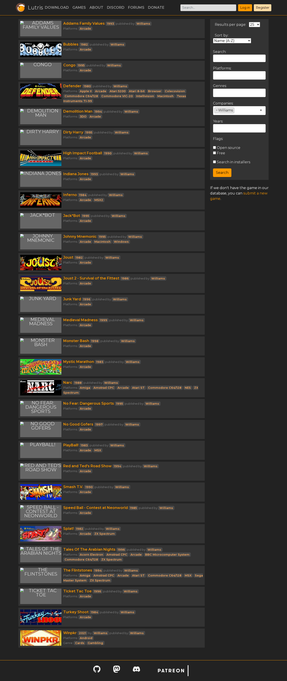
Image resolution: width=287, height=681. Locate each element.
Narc (67, 382)
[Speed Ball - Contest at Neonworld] (40, 513)
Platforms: (222, 68)
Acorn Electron (91, 554)
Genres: (220, 86)
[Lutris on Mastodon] (116, 670)
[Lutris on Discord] (136, 670)
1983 (99, 362)
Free (220, 153)
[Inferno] (40, 200)
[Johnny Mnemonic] (40, 241)
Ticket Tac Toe (77, 591)
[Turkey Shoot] (40, 617)
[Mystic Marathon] (40, 367)
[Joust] (40, 262)
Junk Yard (72, 299)
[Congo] (40, 70)
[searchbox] (215, 75)
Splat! (68, 528)
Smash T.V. (73, 487)
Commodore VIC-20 (117, 96)
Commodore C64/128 (81, 96)
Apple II (86, 91)
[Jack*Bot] (40, 221)
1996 (86, 299)
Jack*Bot (71, 216)
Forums (136, 7)
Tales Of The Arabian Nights (89, 549)
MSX (97, 450)
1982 (84, 44)
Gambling (95, 643)
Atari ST (138, 387)
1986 (125, 278)
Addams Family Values (84, 23)
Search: (219, 52)
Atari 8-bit (137, 91)
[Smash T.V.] (40, 492)
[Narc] (40, 387)
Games (79, 7)
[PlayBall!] (40, 450)
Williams (143, 23)
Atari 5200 (118, 91)
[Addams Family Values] (40, 28)
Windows (121, 241)
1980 (87, 86)
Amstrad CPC (103, 387)
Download (57, 7)
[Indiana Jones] (40, 179)
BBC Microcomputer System (167, 554)
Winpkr (70, 633)
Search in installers (233, 162)
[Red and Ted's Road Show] (40, 471)
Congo (69, 65)
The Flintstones (77, 570)
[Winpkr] (40, 638)
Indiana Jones (76, 174)
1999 (103, 320)
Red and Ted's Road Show (87, 466)
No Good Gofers (78, 424)
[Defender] (40, 93)
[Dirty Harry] (40, 137)
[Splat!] (40, 533)
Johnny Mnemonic (80, 236)
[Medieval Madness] (40, 325)
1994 (98, 111)
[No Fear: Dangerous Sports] (40, 408)
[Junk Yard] (40, 304)
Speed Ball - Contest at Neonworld (95, 508)
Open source (228, 148)
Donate (156, 7)
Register (262, 8)
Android (86, 638)
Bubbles (70, 44)
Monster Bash (76, 341)
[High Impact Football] (40, 158)
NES (188, 387)
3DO (83, 116)
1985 (133, 508)
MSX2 (98, 200)
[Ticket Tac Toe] (40, 596)
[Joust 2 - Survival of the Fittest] (40, 283)
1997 (99, 424)
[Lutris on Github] (96, 670)
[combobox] (239, 75)
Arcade (85, 28)
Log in (245, 8)
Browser (154, 91)
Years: (218, 121)
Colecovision (175, 91)
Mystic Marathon (78, 362)
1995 (81, 65)
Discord (115, 7)
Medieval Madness (80, 320)
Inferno (70, 195)
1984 (82, 195)
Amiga (85, 387)
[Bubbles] (40, 49)
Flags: (218, 139)
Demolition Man (77, 111)
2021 (82, 633)
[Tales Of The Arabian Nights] (40, 554)
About (96, 7)
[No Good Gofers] (40, 429)
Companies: (223, 103)
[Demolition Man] (40, 116)
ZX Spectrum (104, 533)
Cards (79, 643)
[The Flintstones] (40, 575)
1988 (78, 382)
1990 (107, 153)
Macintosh (165, 96)
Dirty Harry (73, 132)
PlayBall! (70, 445)
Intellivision (145, 96)
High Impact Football (82, 153)
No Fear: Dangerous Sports (88, 403)
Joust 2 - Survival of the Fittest (91, 278)
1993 (110, 23)
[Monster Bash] (40, 346)
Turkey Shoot (76, 612)
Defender (72, 86)
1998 (94, 341)
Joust (68, 257)
